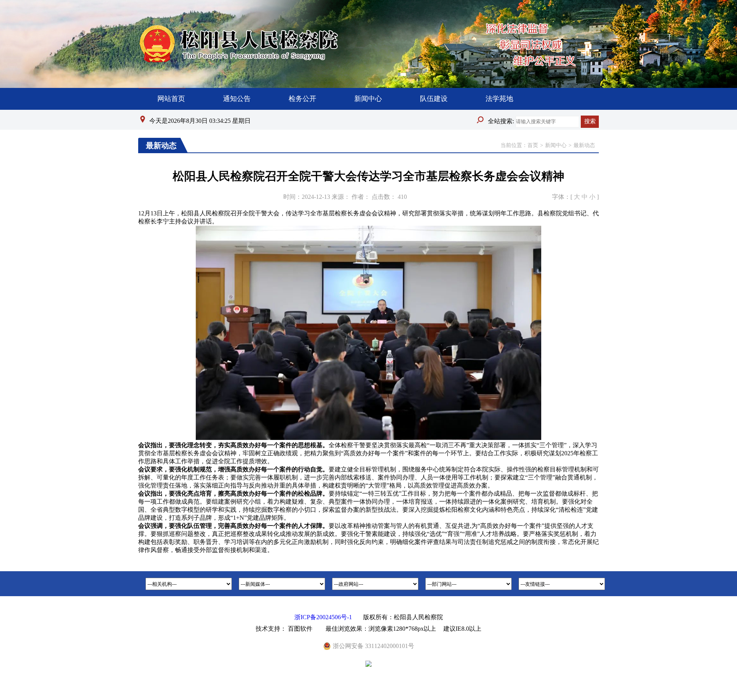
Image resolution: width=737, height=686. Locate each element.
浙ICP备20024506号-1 (323, 617)
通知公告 (237, 98)
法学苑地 (499, 98)
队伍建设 (434, 98)
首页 (532, 145)
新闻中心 (368, 98)
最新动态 (584, 145)
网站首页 (171, 98)
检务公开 (302, 98)
